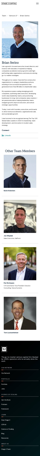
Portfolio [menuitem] (5, 379)
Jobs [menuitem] (3, 389)
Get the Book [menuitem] (6, 400)
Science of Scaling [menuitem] (9, 394)
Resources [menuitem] (4, 438)
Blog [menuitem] (2, 433)
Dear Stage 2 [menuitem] (5, 420)
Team (4, 16)
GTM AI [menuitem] (3, 425)
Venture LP (13, 16)
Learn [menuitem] (3, 415)
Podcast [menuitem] (4, 404)
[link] (9, 3)
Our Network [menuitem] (6, 368)
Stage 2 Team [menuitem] (6, 449)
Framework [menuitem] (5, 409)
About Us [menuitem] (5, 444)
